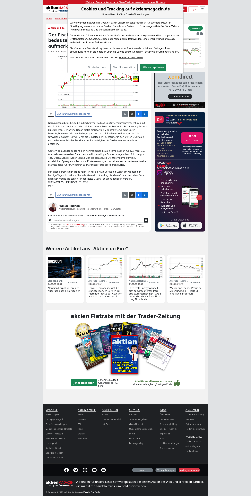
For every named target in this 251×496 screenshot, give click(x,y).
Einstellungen (96, 67)
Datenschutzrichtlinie (131, 57)
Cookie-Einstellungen (128, 51)
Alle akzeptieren (153, 67)
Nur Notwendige (124, 67)
